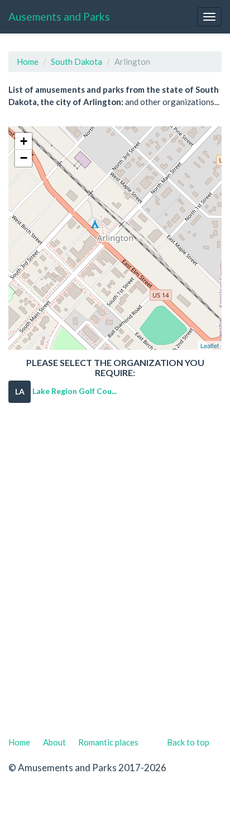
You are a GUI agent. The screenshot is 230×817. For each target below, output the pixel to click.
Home (28, 61)
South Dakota (76, 61)
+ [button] (23, 141)
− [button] (23, 158)
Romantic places (108, 742)
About (54, 742)
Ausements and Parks (59, 16)
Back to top (188, 742)
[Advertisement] (115, 574)
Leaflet (209, 345)
